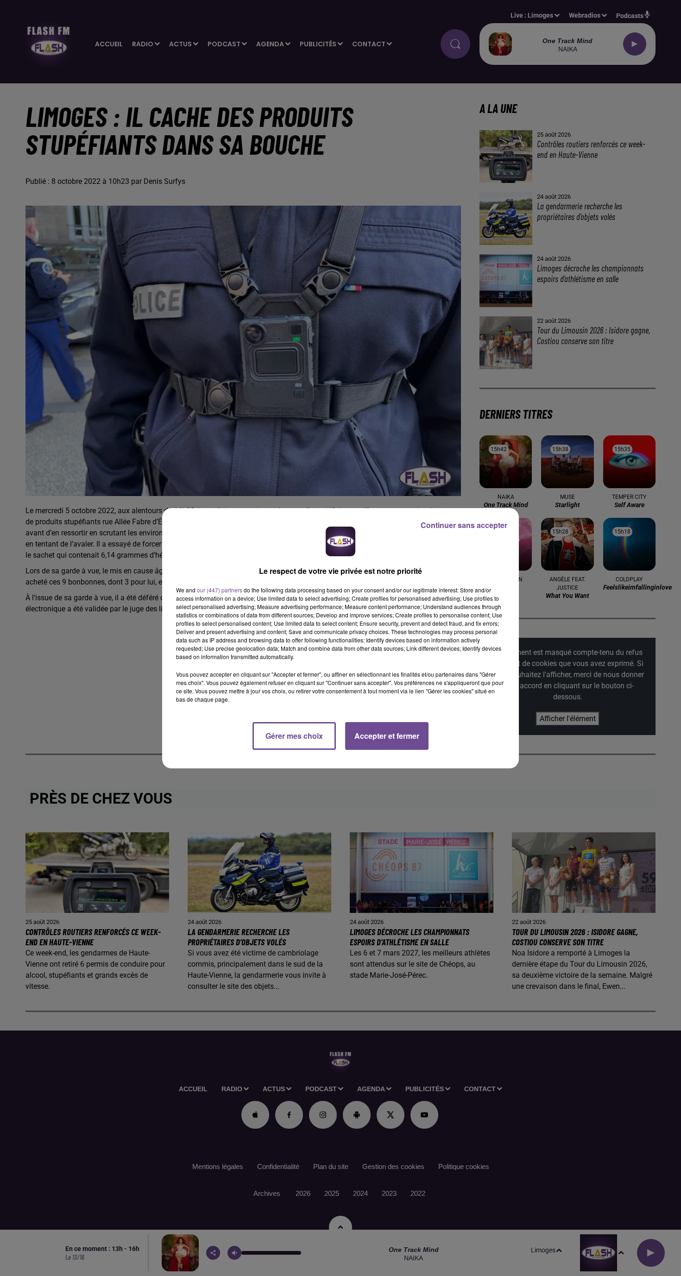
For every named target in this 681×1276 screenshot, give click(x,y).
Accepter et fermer (386, 735)
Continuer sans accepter (464, 525)
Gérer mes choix (294, 735)
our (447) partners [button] (219, 590)
